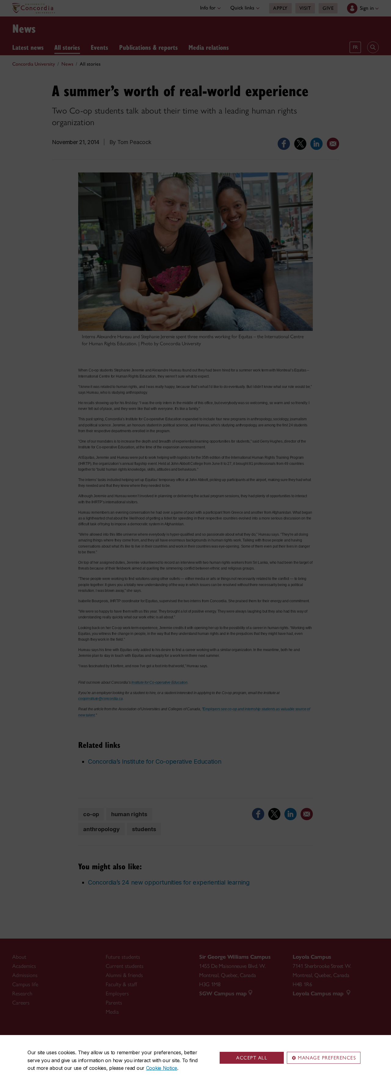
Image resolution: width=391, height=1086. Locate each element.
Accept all (251, 1058)
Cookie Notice (161, 1068)
